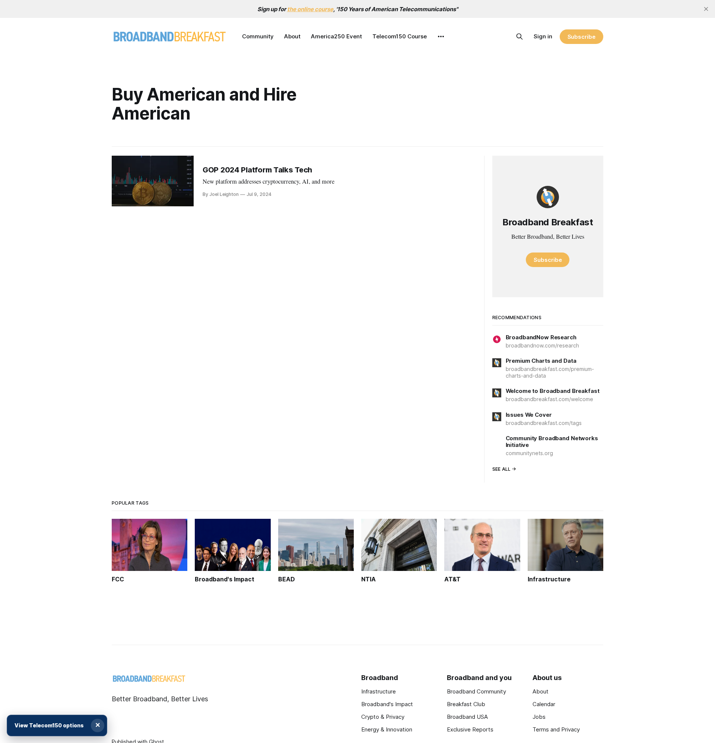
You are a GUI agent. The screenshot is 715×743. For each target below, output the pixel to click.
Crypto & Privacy (382, 716)
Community (258, 36)
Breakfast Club (466, 704)
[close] (706, 9)
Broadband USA (467, 716)
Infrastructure (378, 691)
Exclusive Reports (470, 729)
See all (501, 469)
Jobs (539, 716)
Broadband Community (476, 691)
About (292, 36)
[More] (441, 36)
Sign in (543, 36)
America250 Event (336, 36)
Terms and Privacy (556, 729)
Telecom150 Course (399, 36)
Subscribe (581, 36)
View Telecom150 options (49, 725)
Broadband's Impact (387, 704)
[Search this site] (519, 36)
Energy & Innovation (386, 729)
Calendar (544, 704)
